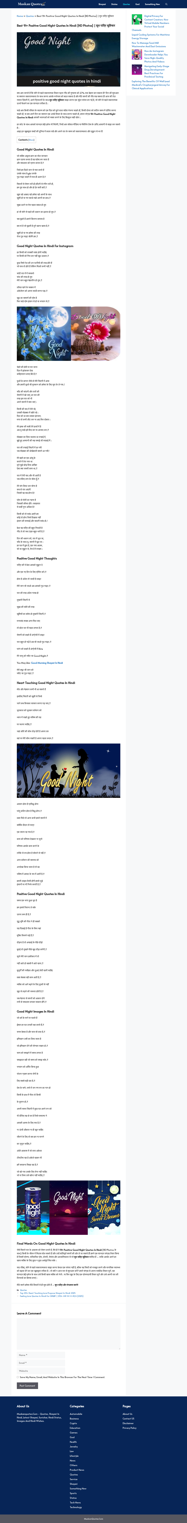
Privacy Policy (129, 1427)
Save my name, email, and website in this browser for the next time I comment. (62, 1377)
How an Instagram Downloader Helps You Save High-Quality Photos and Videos (156, 56)
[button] (166, 4)
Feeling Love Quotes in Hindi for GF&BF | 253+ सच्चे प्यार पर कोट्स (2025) (52, 1296)
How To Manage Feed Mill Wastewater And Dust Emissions (149, 44)
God (137, 4)
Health (73, 1441)
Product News (77, 1469)
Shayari (102, 4)
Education (75, 1427)
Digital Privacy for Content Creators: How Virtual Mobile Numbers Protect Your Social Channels (150, 23)
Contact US (128, 1418)
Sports (73, 1493)
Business (74, 1418)
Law (72, 1451)
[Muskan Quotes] (31, 4)
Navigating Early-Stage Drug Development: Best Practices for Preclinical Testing (156, 71)
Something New (152, 4)
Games (73, 1432)
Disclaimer (128, 1423)
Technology (76, 1507)
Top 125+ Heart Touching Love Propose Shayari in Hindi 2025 (48, 1293)
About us (127, 1413)
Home (20, 16)
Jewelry (74, 1446)
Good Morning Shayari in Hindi (47, 662)
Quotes (126, 4)
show (31, 139)
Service (73, 1479)
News (72, 1460)
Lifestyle (74, 1455)
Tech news (75, 1502)
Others (73, 1465)
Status (114, 4)
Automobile (76, 1413)
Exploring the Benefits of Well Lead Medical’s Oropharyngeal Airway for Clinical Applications (151, 85)
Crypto (73, 1423)
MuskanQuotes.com (93, 1518)
